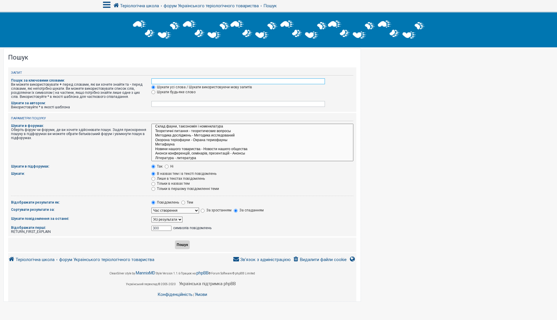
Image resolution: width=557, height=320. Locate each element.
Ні (171, 166)
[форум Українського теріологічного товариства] (278, 30)
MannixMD (145, 273)
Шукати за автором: (28, 103)
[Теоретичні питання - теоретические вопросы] (252, 131)
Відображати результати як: (35, 202)
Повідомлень (167, 202)
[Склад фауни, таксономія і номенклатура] (252, 126)
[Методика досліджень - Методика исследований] (252, 135)
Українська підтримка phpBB (207, 283)
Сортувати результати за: (33, 210)
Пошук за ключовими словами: (38, 80)
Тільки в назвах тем (173, 183)
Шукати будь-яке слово (176, 92)
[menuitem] (320, 259)
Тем (189, 202)
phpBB (202, 273)
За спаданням (251, 210)
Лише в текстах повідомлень (180, 179)
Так (159, 166)
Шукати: (18, 174)
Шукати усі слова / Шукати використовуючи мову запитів (204, 87)
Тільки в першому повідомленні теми (187, 189)
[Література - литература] (252, 158)
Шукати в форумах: (27, 126)
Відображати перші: (28, 228)
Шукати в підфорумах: (30, 166)
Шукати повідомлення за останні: (40, 219)
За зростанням (218, 210)
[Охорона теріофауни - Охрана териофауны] (252, 140)
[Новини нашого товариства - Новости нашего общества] (252, 149)
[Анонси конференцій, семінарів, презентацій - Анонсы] (252, 153)
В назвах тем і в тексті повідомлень (186, 174)
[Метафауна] (252, 144)
